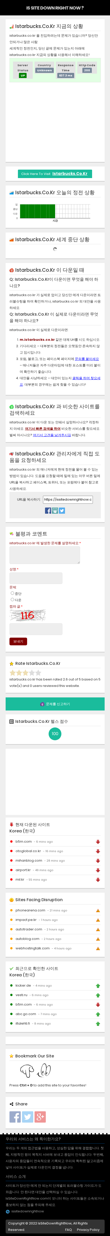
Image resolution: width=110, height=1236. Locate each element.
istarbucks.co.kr (69, 173)
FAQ (68, 1229)
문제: (13, 587)
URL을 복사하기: (29, 499)
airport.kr (23, 870)
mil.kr (20, 879)
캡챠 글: (16, 606)
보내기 (18, 641)
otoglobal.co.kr (28, 851)
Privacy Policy (88, 1229)
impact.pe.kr (26, 919)
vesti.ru (21, 994)
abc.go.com (26, 1013)
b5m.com (24, 841)
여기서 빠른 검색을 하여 (43, 428)
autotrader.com (29, 929)
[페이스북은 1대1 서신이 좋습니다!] (48, 509)
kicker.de (23, 985)
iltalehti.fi (23, 1023)
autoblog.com (27, 938)
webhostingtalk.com (33, 948)
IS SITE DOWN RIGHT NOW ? (55, 8)
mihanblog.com (29, 860)
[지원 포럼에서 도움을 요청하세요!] (55, 509)
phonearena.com (30, 910)
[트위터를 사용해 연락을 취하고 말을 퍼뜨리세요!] (62, 509)
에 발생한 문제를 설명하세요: (45, 543)
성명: (13, 569)
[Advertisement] (55, 122)
